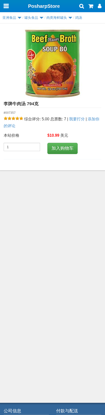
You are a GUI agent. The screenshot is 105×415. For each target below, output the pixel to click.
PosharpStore (44, 6)
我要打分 (77, 119)
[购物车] (91, 7)
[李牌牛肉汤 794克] (52, 63)
